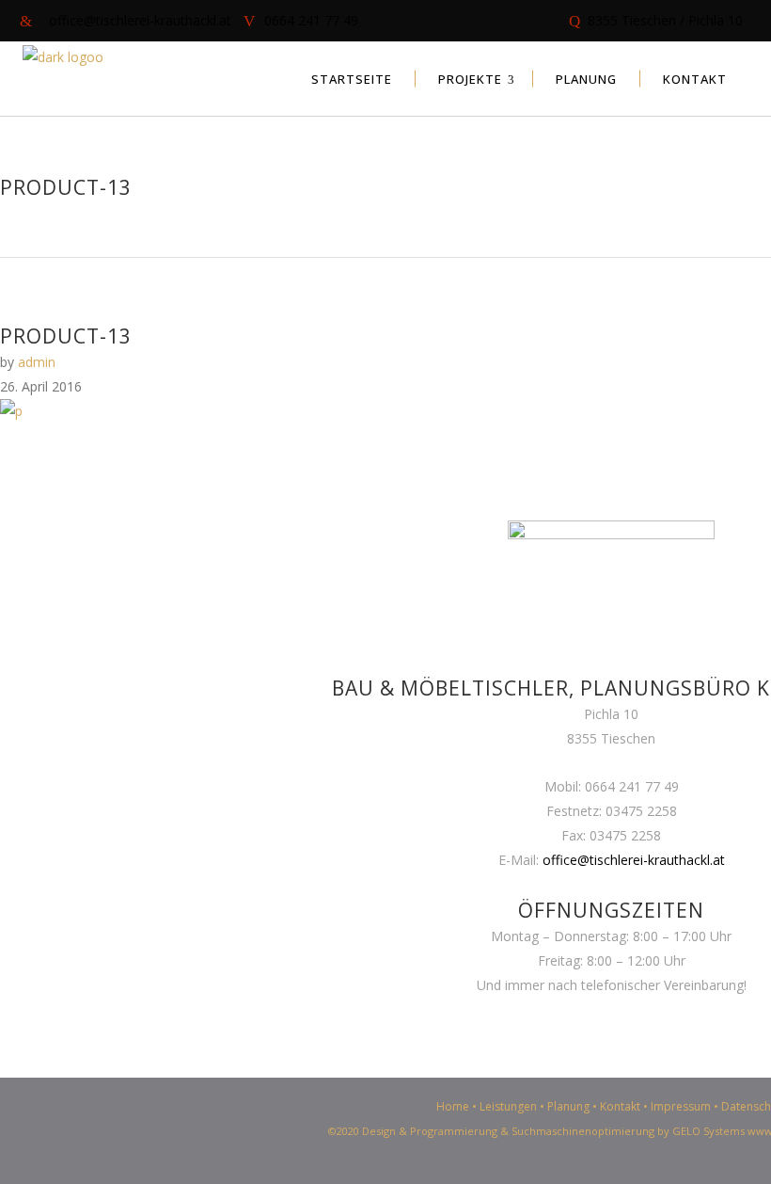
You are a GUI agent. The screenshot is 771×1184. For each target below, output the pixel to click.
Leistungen (508, 1106)
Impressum (681, 1106)
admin (36, 362)
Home (452, 1106)
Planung (568, 1106)
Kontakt (620, 1106)
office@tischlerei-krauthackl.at (634, 860)
